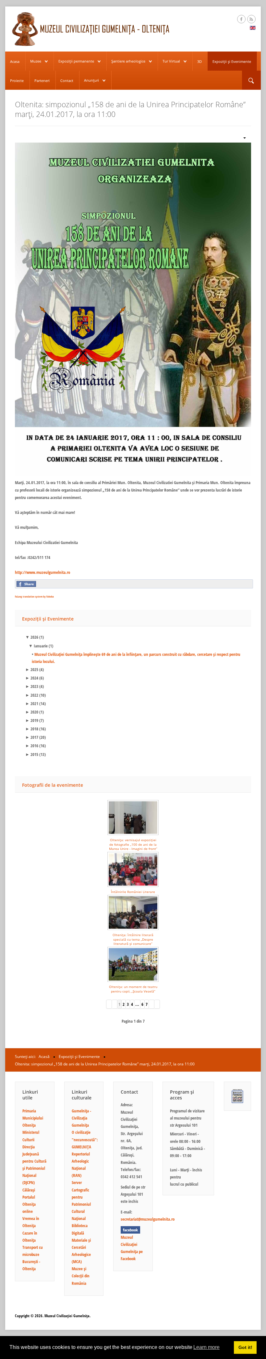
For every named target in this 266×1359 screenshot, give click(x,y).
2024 (31, 678)
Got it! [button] (245, 1347)
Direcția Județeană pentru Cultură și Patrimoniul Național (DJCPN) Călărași (34, 1168)
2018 (31, 729)
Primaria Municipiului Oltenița (32, 1118)
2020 (31, 712)
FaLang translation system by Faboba (34, 596)
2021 (31, 703)
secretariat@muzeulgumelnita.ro (148, 1219)
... (137, 1004)
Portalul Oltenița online (29, 1204)
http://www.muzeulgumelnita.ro (42, 572)
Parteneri (42, 80)
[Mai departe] (151, 1004)
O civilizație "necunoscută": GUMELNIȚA (85, 1139)
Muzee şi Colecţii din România (81, 1276)
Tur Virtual (171, 61)
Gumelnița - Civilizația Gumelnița (81, 1118)
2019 (31, 720)
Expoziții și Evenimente (231, 61)
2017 (31, 737)
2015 (31, 754)
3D (199, 61)
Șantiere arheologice (128, 61)
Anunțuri (91, 80)
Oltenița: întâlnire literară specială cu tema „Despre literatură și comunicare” (133, 939)
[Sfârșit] (157, 1004)
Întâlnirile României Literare (133, 891)
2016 (31, 746)
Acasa (14, 61)
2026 (31, 637)
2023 (31, 686)
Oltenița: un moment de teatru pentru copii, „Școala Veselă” (133, 988)
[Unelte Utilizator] (242, 138)
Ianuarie (38, 646)
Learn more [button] (206, 1347)
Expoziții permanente (76, 61)
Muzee (35, 61)
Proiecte (17, 80)
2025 (31, 669)
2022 (31, 695)
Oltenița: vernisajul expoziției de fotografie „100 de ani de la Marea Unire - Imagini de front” (133, 844)
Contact (66, 80)
